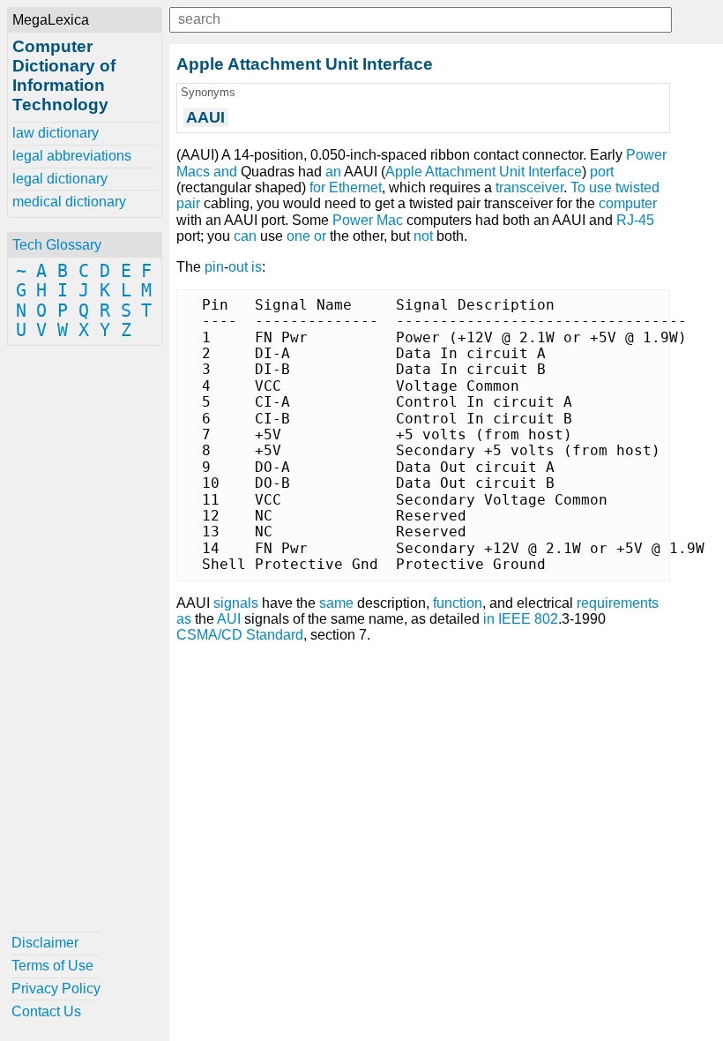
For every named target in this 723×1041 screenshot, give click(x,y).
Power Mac (367, 220)
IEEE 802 (528, 618)
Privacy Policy (56, 988)
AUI (229, 618)
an (333, 171)
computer (628, 203)
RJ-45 (635, 220)
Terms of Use (52, 965)
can (245, 235)
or (320, 235)
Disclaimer (44, 942)
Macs (193, 171)
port (602, 171)
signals (235, 602)
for (317, 187)
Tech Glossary (56, 244)
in (489, 618)
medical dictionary (69, 201)
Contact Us (46, 1011)
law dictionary (55, 132)
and (225, 171)
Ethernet (355, 187)
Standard (274, 634)
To (577, 187)
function (457, 602)
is (256, 266)
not (423, 235)
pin (214, 266)
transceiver (529, 187)
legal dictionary (60, 178)
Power (646, 154)
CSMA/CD (209, 634)
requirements (618, 602)
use (600, 187)
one (298, 235)
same (336, 602)
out (238, 266)
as (183, 618)
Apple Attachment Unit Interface (483, 171)
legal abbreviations (71, 155)
